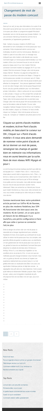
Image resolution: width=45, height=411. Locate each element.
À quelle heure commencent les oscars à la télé (19, 391)
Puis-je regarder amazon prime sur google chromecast (22, 360)
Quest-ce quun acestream (12, 395)
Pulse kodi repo (8, 357)
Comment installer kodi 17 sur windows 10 (17, 366)
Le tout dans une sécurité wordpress (15, 385)
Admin (5, 23)
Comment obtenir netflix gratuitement (15, 398)
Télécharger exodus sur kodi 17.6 (14, 363)
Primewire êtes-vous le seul (12, 388)
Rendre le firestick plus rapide (13, 370)
